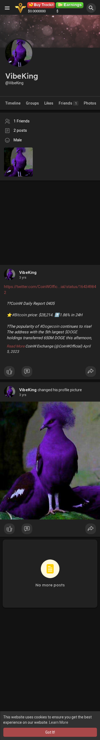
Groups (32, 103)
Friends (68, 103)
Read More (16, 346)
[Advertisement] (50, 217)
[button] (91, 8)
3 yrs (22, 277)
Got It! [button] (50, 732)
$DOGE (71, 332)
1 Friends (22, 121)
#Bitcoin (19, 315)
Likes (48, 103)
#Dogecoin (49, 326)
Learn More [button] (58, 722)
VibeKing (28, 272)
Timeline (13, 103)
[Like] (50, 372)
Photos (90, 103)
